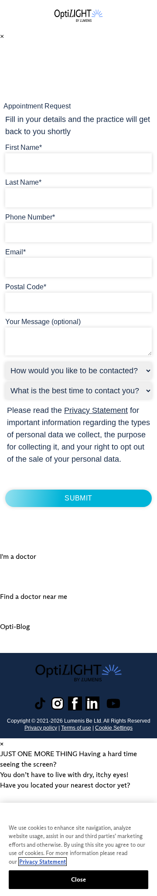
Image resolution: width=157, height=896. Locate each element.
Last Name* (23, 182)
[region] (78, 849)
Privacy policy (40, 728)
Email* (15, 252)
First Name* (23, 147)
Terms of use (76, 728)
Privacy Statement (96, 410)
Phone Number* (30, 217)
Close (78, 879)
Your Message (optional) (43, 321)
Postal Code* (25, 287)
